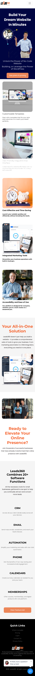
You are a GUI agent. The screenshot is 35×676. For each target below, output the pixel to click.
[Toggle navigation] (29, 3)
